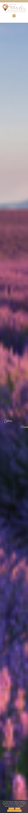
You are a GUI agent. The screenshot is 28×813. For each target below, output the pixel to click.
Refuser (18, 808)
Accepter (11, 808)
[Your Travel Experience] (14, 8)
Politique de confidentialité (14, 810)
